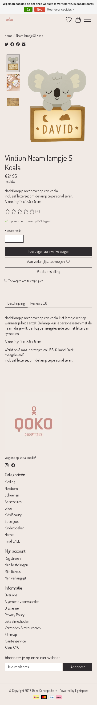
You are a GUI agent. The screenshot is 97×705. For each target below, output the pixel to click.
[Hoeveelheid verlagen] (9, 239)
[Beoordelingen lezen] (20, 211)
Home (8, 36)
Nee (39, 9)
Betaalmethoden (17, 621)
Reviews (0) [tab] (38, 303)
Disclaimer (12, 608)
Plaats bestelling (48, 271)
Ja (28, 9)
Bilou (8, 508)
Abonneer (78, 667)
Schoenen (12, 495)
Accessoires (13, 501)
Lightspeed (81, 691)
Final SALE (12, 541)
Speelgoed (12, 521)
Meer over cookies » (60, 9)
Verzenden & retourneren (23, 628)
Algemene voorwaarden (22, 601)
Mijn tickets (12, 571)
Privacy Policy (14, 614)
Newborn (11, 488)
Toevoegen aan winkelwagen (48, 251)
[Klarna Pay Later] (59, 697)
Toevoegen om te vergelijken (25, 281)
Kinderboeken (14, 528)
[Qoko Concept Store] (9, 19)
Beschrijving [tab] (16, 303)
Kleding (10, 482)
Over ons (11, 595)
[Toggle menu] (87, 19)
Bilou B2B (12, 647)
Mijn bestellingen (16, 565)
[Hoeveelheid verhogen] (19, 239)
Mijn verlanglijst (15, 578)
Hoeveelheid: (13, 230)
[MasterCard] (44, 697)
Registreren (13, 558)
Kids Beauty (13, 514)
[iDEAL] (36, 697)
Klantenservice (15, 641)
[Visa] (51, 697)
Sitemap (11, 634)
